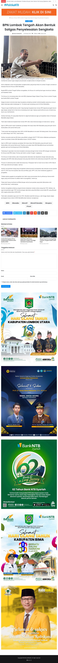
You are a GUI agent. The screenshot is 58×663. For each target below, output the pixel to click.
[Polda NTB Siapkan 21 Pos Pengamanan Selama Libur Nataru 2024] (9, 232)
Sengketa (49, 203)
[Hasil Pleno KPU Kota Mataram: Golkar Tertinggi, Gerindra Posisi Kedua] (29, 232)
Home (11, 17)
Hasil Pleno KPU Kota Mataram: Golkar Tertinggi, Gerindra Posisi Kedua (28, 240)
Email (2, 276)
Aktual (15, 17)
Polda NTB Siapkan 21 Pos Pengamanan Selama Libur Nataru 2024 (8, 240)
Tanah (29, 206)
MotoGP (25, 203)
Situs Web (32, 276)
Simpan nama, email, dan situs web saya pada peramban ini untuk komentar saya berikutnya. (25, 282)
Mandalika (16, 203)
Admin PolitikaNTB (17, 33)
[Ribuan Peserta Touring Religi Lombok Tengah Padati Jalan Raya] (48, 232)
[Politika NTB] (11, 5)
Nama (2, 270)
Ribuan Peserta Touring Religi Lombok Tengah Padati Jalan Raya (48, 240)
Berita (31, 21)
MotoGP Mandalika (36, 203)
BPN (8, 203)
